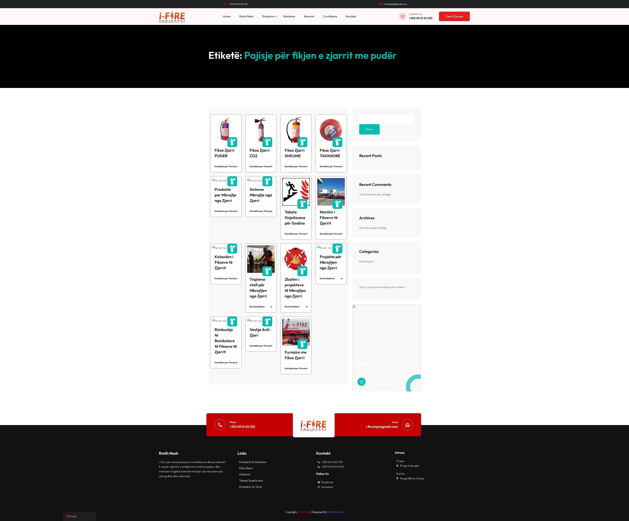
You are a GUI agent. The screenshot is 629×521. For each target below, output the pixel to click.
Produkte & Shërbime (252, 462)
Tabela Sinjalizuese (251, 480)
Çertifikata (330, 16)
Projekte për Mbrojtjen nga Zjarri (331, 262)
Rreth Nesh (246, 16)
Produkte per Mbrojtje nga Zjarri (225, 195)
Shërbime (289, 16)
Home (226, 16)
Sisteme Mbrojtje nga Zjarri (261, 195)
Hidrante (244, 474)
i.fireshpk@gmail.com (382, 427)
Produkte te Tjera (250, 486)
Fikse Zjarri (246, 468)
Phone (233, 422)
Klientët (309, 16)
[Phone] (220, 424)
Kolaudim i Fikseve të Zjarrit (224, 262)
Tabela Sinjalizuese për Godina (295, 217)
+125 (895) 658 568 (380, 384)
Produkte (268, 16)
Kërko (369, 129)
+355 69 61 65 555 (420, 18)
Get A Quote (454, 16)
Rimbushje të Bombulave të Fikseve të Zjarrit (226, 340)
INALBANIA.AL (335, 512)
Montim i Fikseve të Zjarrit (329, 217)
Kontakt (351, 16)
